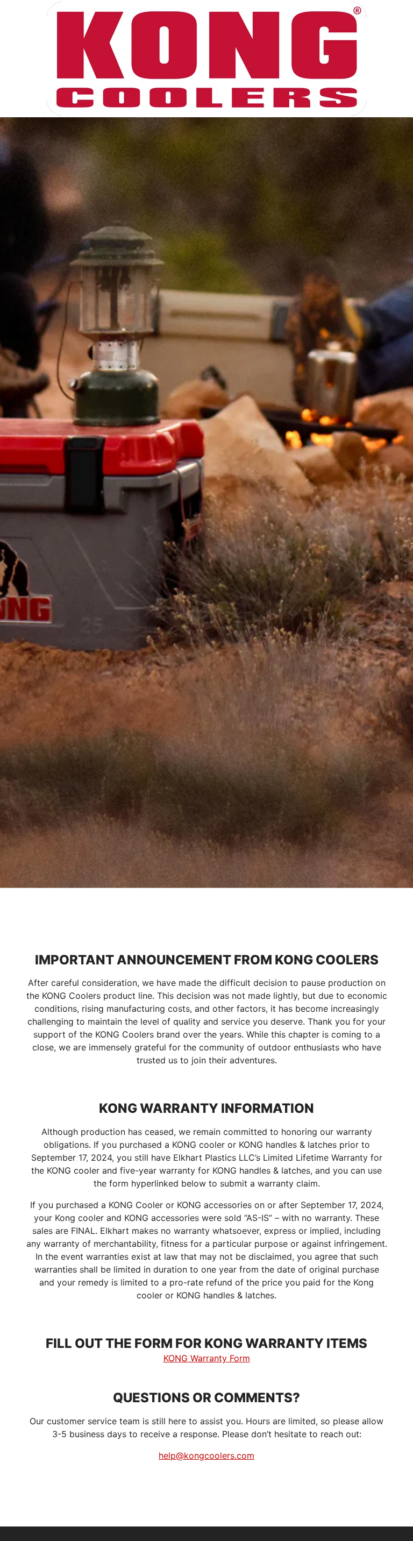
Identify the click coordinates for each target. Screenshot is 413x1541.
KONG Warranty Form (206, 1358)
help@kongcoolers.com (206, 1455)
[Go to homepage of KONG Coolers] (206, 58)
